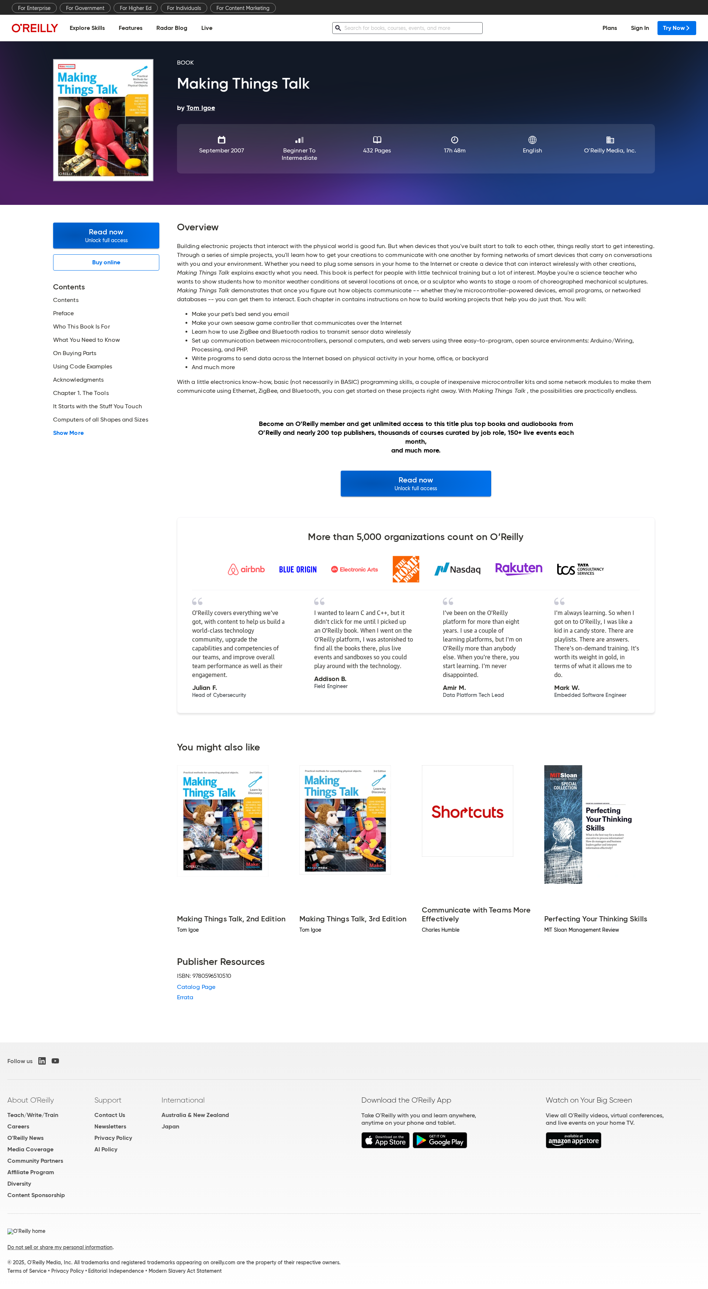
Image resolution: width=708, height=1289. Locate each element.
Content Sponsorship (36, 1195)
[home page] (35, 28)
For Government (85, 8)
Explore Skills (87, 28)
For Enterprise (34, 8)
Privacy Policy (113, 1138)
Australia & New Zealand (195, 1115)
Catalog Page (196, 986)
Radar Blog (171, 28)
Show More (68, 433)
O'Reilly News (25, 1138)
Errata (185, 997)
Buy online (106, 262)
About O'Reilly (30, 1100)
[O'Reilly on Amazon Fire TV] (573, 1146)
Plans (610, 28)
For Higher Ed (136, 8)
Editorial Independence (116, 1271)
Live (206, 28)
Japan (170, 1126)
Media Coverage (30, 1149)
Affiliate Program (30, 1172)
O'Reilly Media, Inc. (610, 150)
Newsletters (110, 1126)
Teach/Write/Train (32, 1115)
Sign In (640, 28)
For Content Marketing (243, 8)
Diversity (19, 1183)
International (183, 1100)
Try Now (674, 28)
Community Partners (35, 1161)
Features (130, 28)
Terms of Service (26, 1271)
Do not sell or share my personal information (59, 1247)
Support (108, 1100)
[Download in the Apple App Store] (385, 1146)
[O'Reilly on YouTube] (55, 1061)
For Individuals (184, 8)
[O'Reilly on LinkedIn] (42, 1061)
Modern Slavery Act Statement (185, 1271)
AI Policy (105, 1149)
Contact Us (109, 1115)
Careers (18, 1126)
